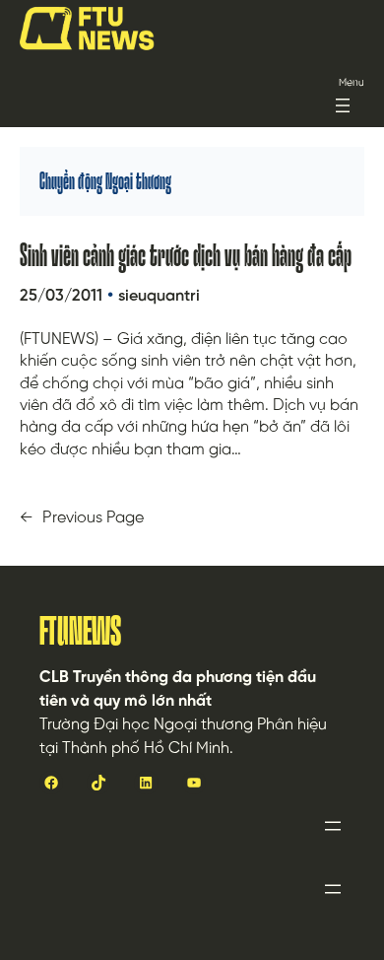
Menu (351, 83)
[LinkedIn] (146, 782)
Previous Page (82, 518)
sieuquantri (159, 296)
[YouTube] (194, 782)
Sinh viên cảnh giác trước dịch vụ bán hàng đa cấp (186, 255)
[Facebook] (51, 782)
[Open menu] (342, 105)
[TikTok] (98, 782)
